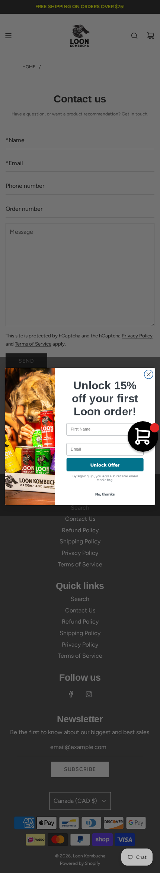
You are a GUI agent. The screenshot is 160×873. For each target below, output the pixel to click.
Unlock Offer (105, 464)
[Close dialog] (148, 374)
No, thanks (105, 494)
